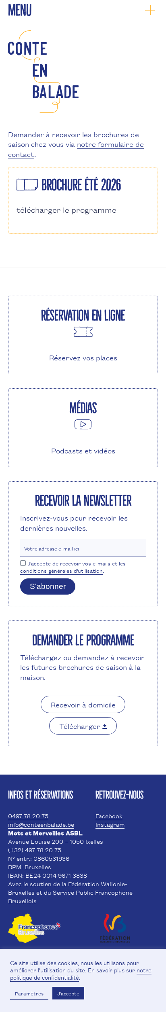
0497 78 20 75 (28, 815)
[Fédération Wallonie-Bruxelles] (115, 935)
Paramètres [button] (29, 993)
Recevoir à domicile (83, 704)
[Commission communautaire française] (34, 935)
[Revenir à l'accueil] (43, 109)
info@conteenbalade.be (41, 824)
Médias (83, 408)
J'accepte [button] (68, 993)
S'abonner (48, 586)
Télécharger (80, 725)
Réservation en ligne (83, 315)
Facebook (108, 815)
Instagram (109, 824)
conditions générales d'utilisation (61, 570)
